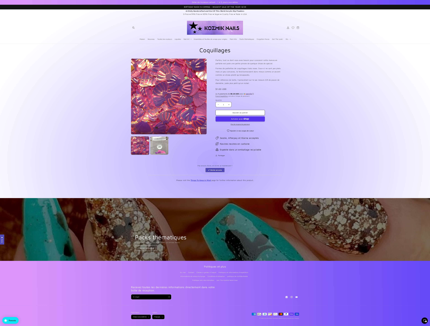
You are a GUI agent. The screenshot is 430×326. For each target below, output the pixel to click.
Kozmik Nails (268, 318)
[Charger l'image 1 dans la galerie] (140, 146)
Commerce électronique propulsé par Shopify (285, 318)
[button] (133, 27)
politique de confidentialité (237, 276)
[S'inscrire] (168, 297)
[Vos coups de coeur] (292, 27)
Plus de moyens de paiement (240, 124)
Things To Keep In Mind (201, 180)
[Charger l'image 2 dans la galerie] (159, 146)
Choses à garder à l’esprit (206, 272)
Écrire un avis (217, 170)
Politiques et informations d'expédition (233, 272)
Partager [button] (221, 155)
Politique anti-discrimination (203, 280)
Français (157, 317)
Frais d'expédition (222, 96)
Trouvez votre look (146, 248)
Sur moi (183, 272)
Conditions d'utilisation (216, 276)
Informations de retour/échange (192, 276)
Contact (191, 272)
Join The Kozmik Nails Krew (227, 280)
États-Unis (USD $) (139, 317)
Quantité (219, 100)
